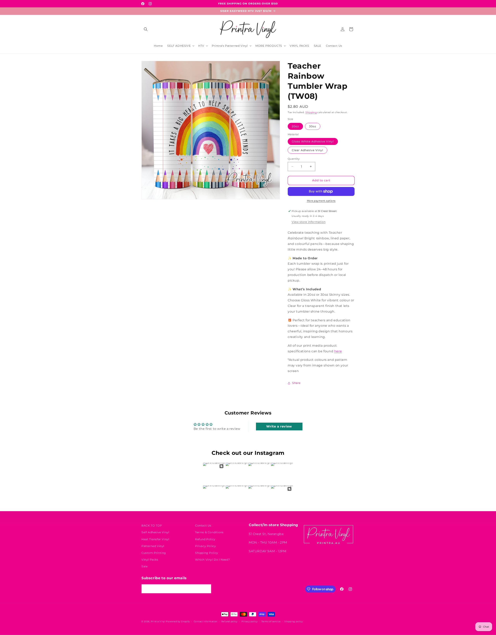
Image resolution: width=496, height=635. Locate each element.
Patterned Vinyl (152, 546)
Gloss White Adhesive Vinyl (313, 141)
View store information (309, 222)
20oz (295, 126)
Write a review (279, 426)
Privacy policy (249, 621)
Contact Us (203, 525)
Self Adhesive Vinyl (155, 532)
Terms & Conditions (209, 532)
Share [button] (296, 383)
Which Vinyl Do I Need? (212, 559)
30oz (312, 126)
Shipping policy (293, 621)
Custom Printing (153, 553)
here (338, 351)
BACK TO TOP (151, 525)
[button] (145, 29)
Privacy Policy (205, 546)
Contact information (205, 621)
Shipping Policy (206, 553)
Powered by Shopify (178, 621)
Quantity (294, 158)
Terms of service (271, 621)
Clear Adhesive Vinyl (307, 150)
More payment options (321, 200)
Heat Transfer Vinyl (155, 539)
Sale (144, 566)
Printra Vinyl (158, 621)
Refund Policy (205, 539)
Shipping (311, 112)
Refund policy (229, 621)
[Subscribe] (206, 588)
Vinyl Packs (149, 559)
